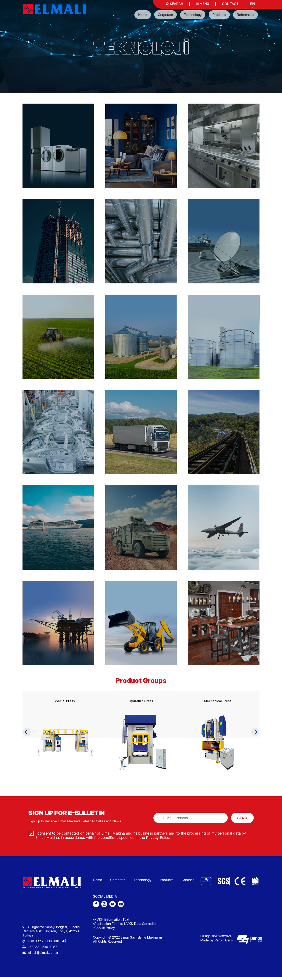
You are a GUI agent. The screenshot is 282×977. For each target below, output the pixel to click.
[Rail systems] (223, 432)
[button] (27, 732)
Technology (193, 15)
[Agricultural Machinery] (58, 337)
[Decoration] (223, 623)
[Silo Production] (141, 337)
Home (142, 15)
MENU (204, 4)
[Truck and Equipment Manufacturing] (141, 432)
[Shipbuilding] (58, 527)
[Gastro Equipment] (223, 146)
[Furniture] (141, 146)
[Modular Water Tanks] (223, 337)
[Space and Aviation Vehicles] (223, 527)
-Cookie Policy (104, 928)
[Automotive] (58, 432)
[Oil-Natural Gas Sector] (58, 623)
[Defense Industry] (141, 527)
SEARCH (176, 4)
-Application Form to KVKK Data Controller (124, 924)
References (245, 15)
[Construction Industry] (58, 241)
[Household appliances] (58, 146)
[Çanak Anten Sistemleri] (223, 241)
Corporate (165, 15)
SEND (242, 818)
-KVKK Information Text (111, 919)
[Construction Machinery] (141, 623)
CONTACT (230, 4)
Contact (188, 880)
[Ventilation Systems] (141, 241)
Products (219, 15)
